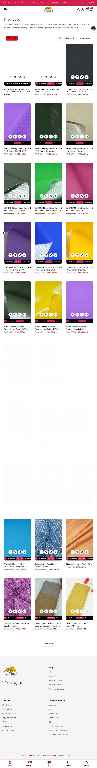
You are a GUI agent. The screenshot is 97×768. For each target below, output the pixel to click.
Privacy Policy (7, 709)
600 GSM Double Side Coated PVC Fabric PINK (77, 449)
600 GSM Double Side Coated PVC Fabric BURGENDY (76, 327)
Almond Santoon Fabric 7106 (79, 564)
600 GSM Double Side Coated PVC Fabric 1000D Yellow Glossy (47, 327)
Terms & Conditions (10, 713)
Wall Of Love (7, 705)
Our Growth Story (55, 726)
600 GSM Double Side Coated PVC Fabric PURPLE (17, 508)
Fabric (51, 672)
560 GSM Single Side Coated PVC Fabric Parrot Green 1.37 (48, 209)
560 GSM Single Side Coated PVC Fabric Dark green (48, 149)
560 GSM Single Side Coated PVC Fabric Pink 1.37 (79, 209)
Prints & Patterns (55, 685)
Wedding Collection (56, 689)
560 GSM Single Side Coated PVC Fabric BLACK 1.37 (79, 90)
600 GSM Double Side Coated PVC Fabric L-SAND (79, 389)
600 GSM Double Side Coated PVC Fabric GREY (47, 389)
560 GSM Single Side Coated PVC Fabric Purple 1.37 (17, 268)
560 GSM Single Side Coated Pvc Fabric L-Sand (79, 149)
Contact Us (53, 718)
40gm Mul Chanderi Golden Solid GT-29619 (47, 90)
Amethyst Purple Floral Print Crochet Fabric (16, 624)
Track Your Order (9, 730)
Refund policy (7, 726)
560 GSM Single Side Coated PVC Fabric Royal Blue (48, 268)
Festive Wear (53, 676)
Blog (50, 709)
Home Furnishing (55, 680)
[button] (15, 77)
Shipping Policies (9, 718)
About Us (52, 705)
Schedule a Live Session (58, 735)
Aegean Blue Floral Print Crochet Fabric (45, 565)
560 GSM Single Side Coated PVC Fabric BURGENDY (17, 149)
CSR (50, 722)
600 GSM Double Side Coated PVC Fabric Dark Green (15, 389)
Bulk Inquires (53, 713)
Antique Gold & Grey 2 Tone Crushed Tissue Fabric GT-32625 (48, 624)
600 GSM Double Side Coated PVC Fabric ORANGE (17, 449)
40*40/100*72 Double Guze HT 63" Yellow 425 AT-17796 (17, 90)
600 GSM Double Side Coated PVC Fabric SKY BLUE (15, 565)
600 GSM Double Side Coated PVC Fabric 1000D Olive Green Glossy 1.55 (16, 327)
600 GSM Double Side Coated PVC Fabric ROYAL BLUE (78, 508)
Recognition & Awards (57, 730)
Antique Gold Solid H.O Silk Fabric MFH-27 (78, 624)
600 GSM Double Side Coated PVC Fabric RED (46, 508)
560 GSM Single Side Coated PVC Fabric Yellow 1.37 (79, 268)
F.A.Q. (4, 722)
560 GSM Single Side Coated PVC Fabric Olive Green (17, 209)
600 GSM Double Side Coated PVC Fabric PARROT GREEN (48, 449)
